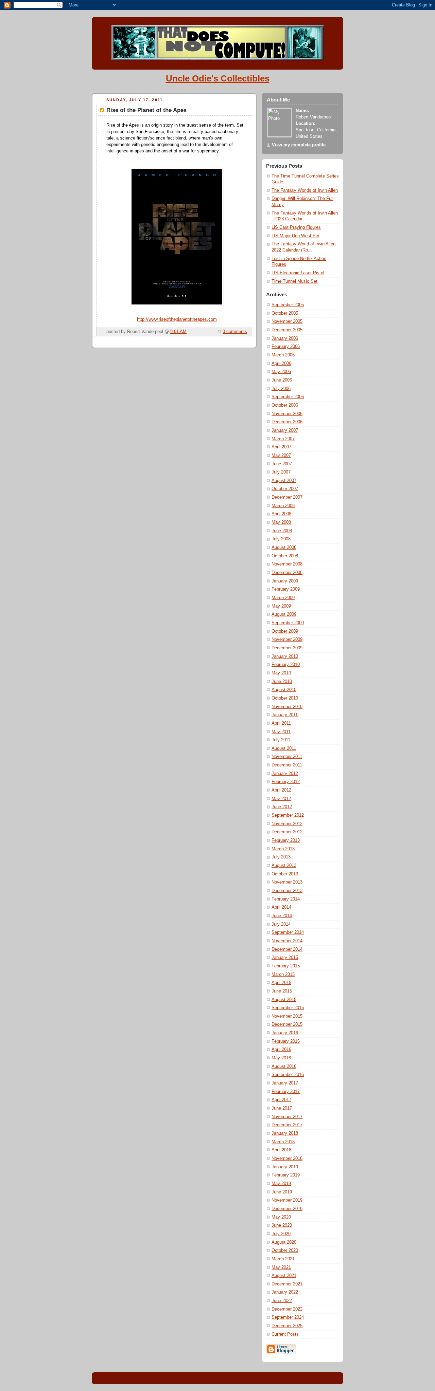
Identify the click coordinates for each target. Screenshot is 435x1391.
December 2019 (287, 1208)
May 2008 (281, 522)
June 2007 (282, 464)
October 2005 (285, 313)
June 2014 (282, 915)
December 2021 (287, 1284)
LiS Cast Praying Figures (296, 227)
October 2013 (285, 874)
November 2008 (287, 564)
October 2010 (285, 698)
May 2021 (281, 1267)
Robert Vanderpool (314, 117)
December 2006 (287, 422)
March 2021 (283, 1259)
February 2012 (286, 781)
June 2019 (282, 1192)
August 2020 (284, 1242)
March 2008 (283, 505)
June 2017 (282, 1108)
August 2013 (284, 865)
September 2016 (288, 1074)
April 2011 (281, 723)
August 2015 (284, 999)
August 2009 (284, 614)
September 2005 (288, 304)
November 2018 (287, 1158)
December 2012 (287, 832)
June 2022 (282, 1300)
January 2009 (285, 581)
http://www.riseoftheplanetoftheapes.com (177, 319)
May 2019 (281, 1183)
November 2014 (287, 941)
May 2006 (281, 371)
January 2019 (285, 1167)
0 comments (235, 331)
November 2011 (287, 756)
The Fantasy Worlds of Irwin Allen (305, 190)
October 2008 (285, 556)
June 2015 (282, 991)
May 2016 (281, 1058)
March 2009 (283, 597)
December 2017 (287, 1125)
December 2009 (287, 648)
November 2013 (287, 882)
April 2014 (281, 907)
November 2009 (287, 639)
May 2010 (281, 673)
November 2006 (287, 413)
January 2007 (285, 430)
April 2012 (281, 790)
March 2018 (283, 1141)
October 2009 (285, 631)
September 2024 (288, 1317)
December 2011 (287, 765)
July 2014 (281, 924)
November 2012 (287, 823)
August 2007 (284, 480)
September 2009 (288, 622)
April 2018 (281, 1150)
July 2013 (281, 857)
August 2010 (284, 689)
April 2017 (281, 1099)
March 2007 (283, 439)
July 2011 (281, 740)
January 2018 (285, 1133)
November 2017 (287, 1116)
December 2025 (287, 1325)
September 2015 (288, 1007)
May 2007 (281, 455)
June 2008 (282, 530)
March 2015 (283, 974)
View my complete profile (299, 145)
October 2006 (285, 405)
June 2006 (282, 380)
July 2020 (281, 1233)
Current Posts (285, 1334)
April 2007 (281, 447)
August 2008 (284, 547)
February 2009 (286, 589)
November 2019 (287, 1200)
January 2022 (285, 1292)
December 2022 (287, 1309)
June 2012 (282, 806)
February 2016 (286, 1041)
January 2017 (285, 1083)
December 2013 (287, 890)
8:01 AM (178, 331)
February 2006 (286, 346)
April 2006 (281, 363)
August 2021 (284, 1275)
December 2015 (287, 1024)
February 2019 (286, 1175)
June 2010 (282, 681)
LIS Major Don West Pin (295, 236)
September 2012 (288, 815)
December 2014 (287, 949)
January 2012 (285, 773)
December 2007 (287, 497)
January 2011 (285, 714)
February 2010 (286, 664)
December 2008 (287, 572)
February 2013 (286, 840)
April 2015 (281, 982)
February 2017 (286, 1091)
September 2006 (288, 396)
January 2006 (285, 338)
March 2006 (283, 355)
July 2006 (281, 388)
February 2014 (286, 899)
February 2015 (286, 966)
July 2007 (281, 472)
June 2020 (282, 1225)
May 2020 (281, 1217)
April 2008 (281, 514)
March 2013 (283, 849)
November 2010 (287, 706)
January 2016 (285, 1033)
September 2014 (288, 932)
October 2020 (285, 1250)
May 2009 (281, 606)
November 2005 (287, 321)
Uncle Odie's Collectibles (217, 78)
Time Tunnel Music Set (294, 281)
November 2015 (287, 1016)
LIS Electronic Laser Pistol (298, 273)
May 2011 (281, 731)
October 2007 (285, 488)
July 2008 (281, 539)
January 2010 (285, 656)
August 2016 (284, 1066)
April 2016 (281, 1049)
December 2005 (287, 330)
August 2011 (284, 748)
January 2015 (285, 957)
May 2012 (281, 798)
